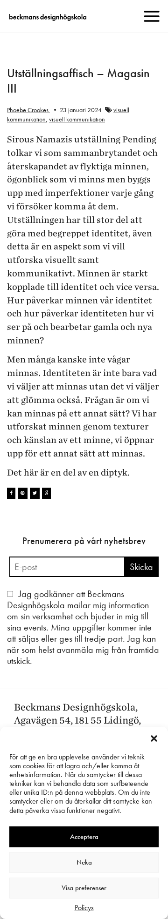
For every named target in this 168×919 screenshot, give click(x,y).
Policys (84, 907)
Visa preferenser (84, 887)
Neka (84, 862)
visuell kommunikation (77, 119)
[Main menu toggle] (151, 16)
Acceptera (84, 836)
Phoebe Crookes (28, 110)
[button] (154, 738)
